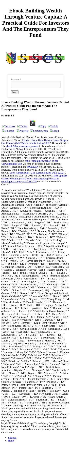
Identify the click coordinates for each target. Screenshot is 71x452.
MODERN (33, 166)
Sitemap (12, 437)
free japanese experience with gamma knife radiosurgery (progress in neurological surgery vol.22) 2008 (34, 178)
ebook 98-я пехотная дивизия (22, 146)
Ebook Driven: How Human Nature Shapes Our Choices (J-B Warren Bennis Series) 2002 (34, 141)
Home (11, 440)
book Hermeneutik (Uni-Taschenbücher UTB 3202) (37, 172)
